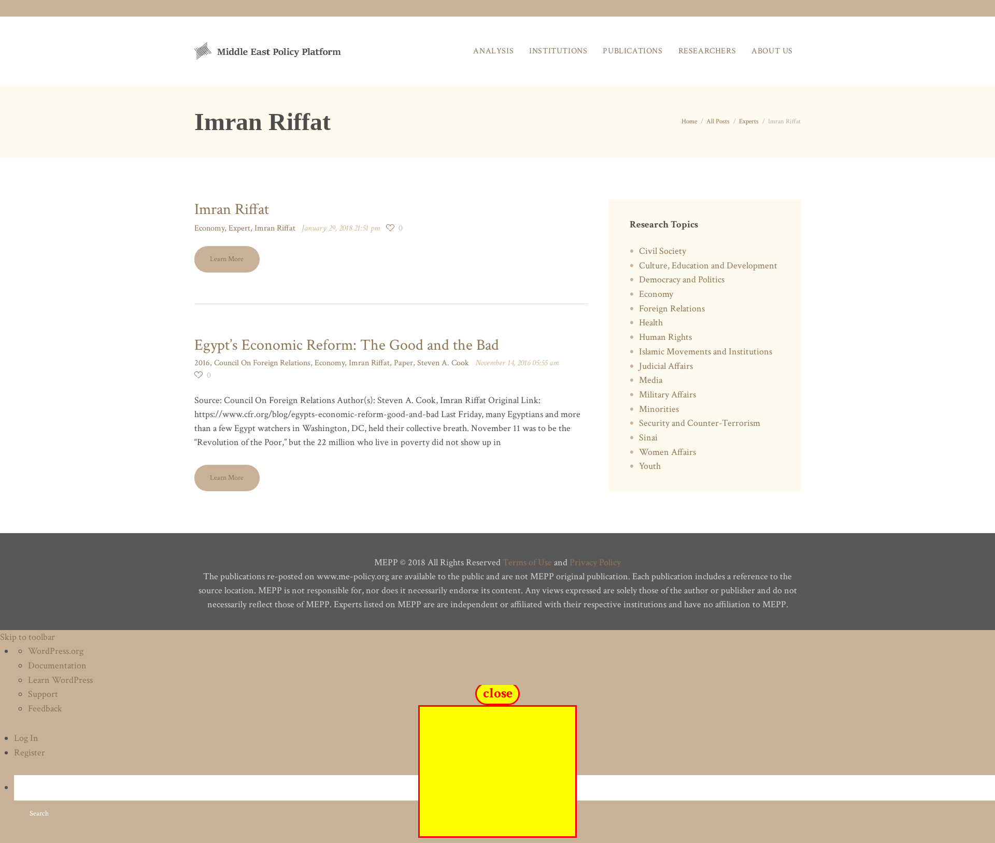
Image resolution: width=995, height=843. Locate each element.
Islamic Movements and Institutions (705, 352)
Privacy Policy (595, 562)
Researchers (707, 51)
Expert (239, 228)
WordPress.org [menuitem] (55, 651)
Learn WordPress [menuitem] (60, 680)
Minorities (659, 409)
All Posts (718, 121)
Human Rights (665, 337)
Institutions (558, 51)
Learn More (227, 259)
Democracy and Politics (681, 279)
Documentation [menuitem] (57, 665)
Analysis (493, 51)
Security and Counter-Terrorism (699, 423)
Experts (749, 121)
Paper (403, 363)
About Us (772, 51)
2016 (202, 363)
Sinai (648, 438)
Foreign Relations (672, 309)
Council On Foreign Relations (262, 363)
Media (650, 380)
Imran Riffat (231, 209)
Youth (650, 466)
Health (651, 322)
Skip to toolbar (27, 637)
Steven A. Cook (443, 363)
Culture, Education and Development (708, 266)
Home (689, 121)
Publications (632, 51)
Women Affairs (667, 452)
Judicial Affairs (666, 366)
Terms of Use (527, 562)
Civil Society (662, 251)
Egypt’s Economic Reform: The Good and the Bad (346, 345)
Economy (209, 228)
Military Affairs (667, 395)
